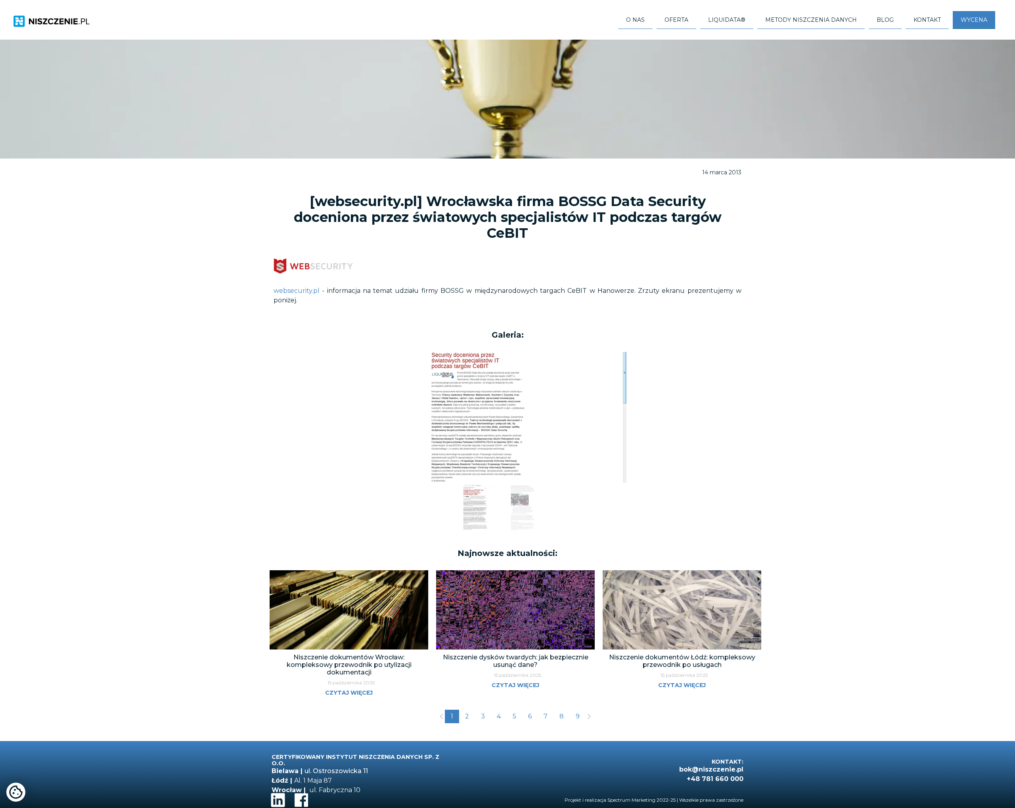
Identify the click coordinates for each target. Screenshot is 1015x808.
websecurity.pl (297, 290)
